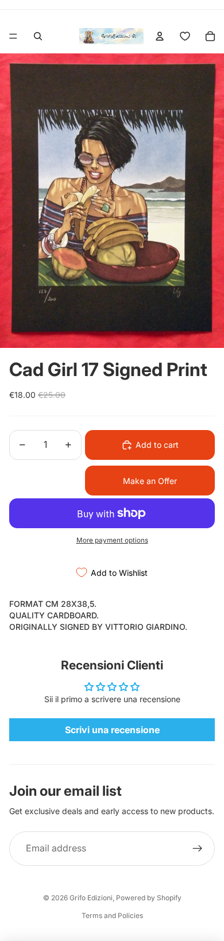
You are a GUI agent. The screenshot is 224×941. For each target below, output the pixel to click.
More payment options (112, 540)
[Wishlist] (185, 36)
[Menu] (13, 36)
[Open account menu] (159, 36)
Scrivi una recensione (112, 729)
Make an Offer (150, 481)
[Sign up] (198, 849)
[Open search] (38, 36)
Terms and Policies (112, 915)
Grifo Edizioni (91, 897)
